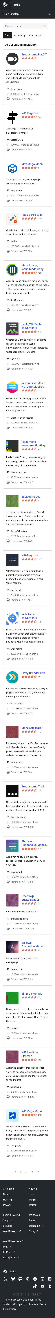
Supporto (8, 1220)
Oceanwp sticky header (30, 897)
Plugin (32, 1199)
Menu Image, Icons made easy (33, 267)
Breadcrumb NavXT (34, 54)
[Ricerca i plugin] (44, 26)
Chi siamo (8, 1188)
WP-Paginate (30, 555)
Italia (13, 1271)
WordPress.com (13, 1241)
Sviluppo (7, 1225)
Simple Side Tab (32, 993)
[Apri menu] (50, 4)
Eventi (32, 1220)
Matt (7, 1246)
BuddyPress (11, 1257)
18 (31, 1171)
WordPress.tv (12, 1231)
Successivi (38, 1171)
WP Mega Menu (32, 1111)
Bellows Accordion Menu (32, 944)
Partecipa (34, 1214)
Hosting (7, 1199)
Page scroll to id (32, 214)
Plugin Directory (11, 14)
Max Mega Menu (32, 164)
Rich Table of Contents (29, 616)
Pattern (33, 1204)
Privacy (7, 1204)
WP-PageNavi (30, 113)
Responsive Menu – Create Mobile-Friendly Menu (33, 385)
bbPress (9, 1252)
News (6, 1194)
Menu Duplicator (32, 727)
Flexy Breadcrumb (33, 673)
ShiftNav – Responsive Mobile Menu (34, 843)
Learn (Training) (12, 1214)
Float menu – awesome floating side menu (33, 443)
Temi (31, 1194)
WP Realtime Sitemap (30, 1054)
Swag (33, 1231)
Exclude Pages (31, 496)
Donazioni (36, 1225)
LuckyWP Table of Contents (32, 326)
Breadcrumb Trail (33, 786)
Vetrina (33, 1188)
